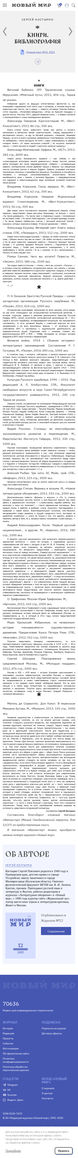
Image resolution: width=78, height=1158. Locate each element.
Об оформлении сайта (16, 1053)
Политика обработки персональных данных (16, 1068)
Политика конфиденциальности (16, 1060)
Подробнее (13, 1151)
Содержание (56, 931)
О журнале (48, 1088)
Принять (63, 1150)
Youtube (12, 1095)
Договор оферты (52, 1033)
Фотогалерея (11, 1048)
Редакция (8, 1033)
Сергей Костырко (18, 865)
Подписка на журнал (54, 1028)
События (8, 1043)
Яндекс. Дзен (15, 1100)
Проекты (8, 1038)
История (8, 1028)
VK (9, 1089)
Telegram (12, 1084)
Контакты (47, 1098)
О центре (47, 1093)
